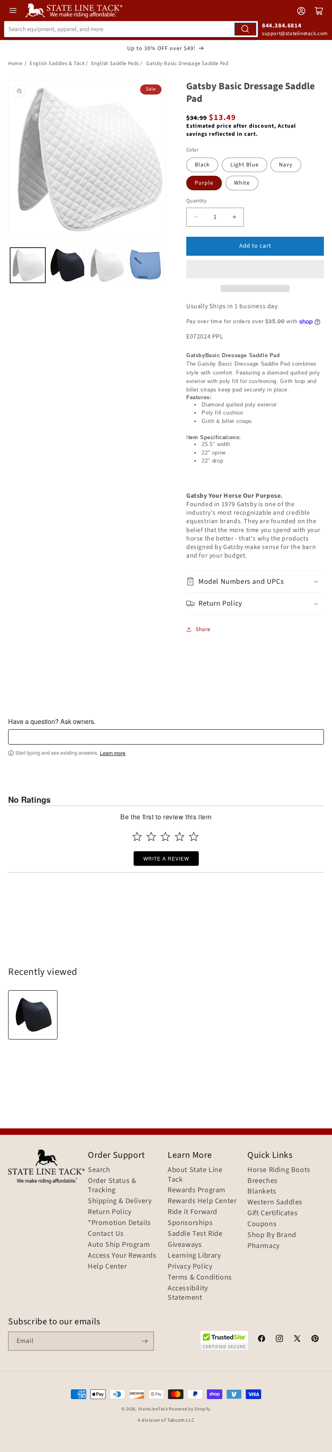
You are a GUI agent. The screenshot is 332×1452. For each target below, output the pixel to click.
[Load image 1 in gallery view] (27, 265)
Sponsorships (190, 1223)
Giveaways (185, 1245)
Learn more (113, 753)
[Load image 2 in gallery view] (67, 265)
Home (15, 63)
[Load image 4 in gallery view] (145, 265)
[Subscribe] (144, 1341)
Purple (204, 183)
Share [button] (203, 629)
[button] (255, 269)
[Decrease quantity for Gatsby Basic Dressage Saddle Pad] (196, 217)
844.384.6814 (281, 25)
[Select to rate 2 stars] (151, 836)
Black (202, 165)
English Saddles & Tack (57, 63)
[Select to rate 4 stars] (179, 836)
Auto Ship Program (119, 1245)
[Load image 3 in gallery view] (106, 265)
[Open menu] (13, 10)
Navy (286, 165)
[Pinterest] (315, 1340)
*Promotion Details (119, 1223)
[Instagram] (279, 1340)
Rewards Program (197, 1190)
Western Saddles (274, 1202)
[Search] (245, 29)
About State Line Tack (195, 1175)
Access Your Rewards (122, 1256)
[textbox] (166, 737)
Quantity (196, 200)
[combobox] (131, 29)
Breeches (262, 1181)
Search (99, 1170)
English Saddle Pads (115, 63)
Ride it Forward (192, 1212)
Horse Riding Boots (279, 1170)
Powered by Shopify (190, 1409)
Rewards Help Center (202, 1201)
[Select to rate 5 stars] (193, 836)
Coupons (262, 1224)
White (242, 183)
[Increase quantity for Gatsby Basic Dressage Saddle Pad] (234, 217)
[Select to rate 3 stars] (165, 836)
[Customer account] (301, 11)
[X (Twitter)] (297, 1340)
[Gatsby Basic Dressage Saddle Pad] (33, 1015)
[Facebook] (261, 1340)
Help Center (107, 1266)
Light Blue (244, 165)
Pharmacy (263, 1246)
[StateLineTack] (73, 10)
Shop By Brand (271, 1235)
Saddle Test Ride (195, 1234)
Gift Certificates (272, 1213)
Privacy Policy (190, 1266)
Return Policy (110, 1212)
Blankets (262, 1191)
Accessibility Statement (188, 1293)
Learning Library (194, 1256)
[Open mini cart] (319, 11)
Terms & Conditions (200, 1277)
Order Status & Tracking (112, 1185)
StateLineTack (153, 1409)
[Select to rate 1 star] (137, 836)
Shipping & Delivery (119, 1201)
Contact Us (106, 1234)
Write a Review (166, 858)
